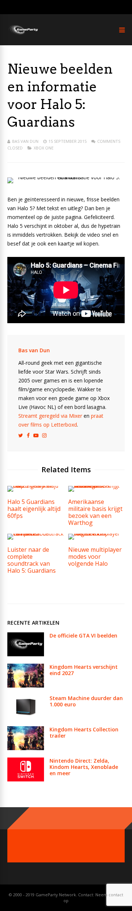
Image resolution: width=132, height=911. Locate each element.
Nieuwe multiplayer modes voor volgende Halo (95, 556)
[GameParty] (22, 34)
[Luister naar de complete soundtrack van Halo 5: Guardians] (35, 533)
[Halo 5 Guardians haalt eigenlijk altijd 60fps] (35, 485)
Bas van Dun (25, 141)
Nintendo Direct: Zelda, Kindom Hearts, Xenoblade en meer (84, 767)
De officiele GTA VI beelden (83, 635)
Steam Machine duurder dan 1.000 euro (86, 701)
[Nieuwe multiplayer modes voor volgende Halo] (96, 533)
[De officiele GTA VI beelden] (25, 654)
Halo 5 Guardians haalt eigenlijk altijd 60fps (33, 509)
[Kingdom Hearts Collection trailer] (25, 748)
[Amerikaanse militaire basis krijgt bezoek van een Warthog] (96, 485)
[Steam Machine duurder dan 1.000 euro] (25, 716)
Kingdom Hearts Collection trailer (84, 732)
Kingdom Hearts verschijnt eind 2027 (84, 670)
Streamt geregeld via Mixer (50, 415)
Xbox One (44, 148)
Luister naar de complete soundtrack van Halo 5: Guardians (31, 560)
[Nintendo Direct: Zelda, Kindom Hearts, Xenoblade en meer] (25, 779)
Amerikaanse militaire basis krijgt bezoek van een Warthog (95, 512)
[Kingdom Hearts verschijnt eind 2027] (25, 685)
